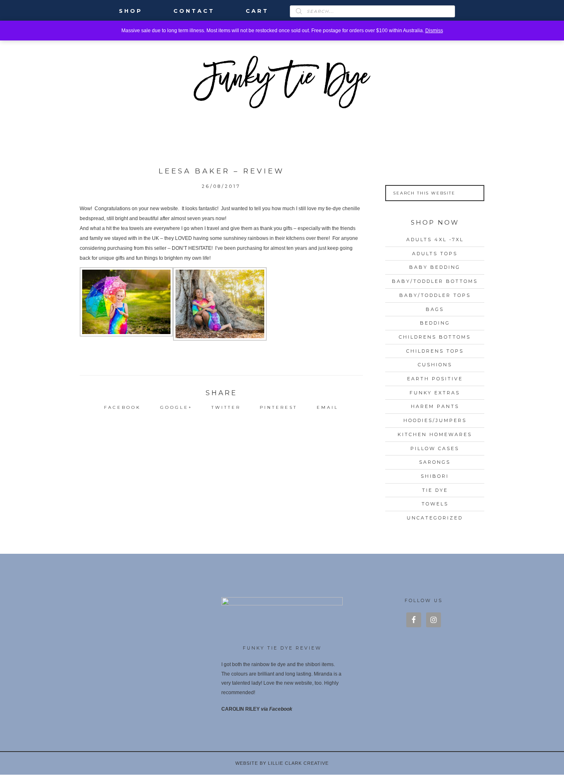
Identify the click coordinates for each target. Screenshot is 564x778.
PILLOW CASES (434, 448)
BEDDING (435, 323)
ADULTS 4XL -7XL (435, 239)
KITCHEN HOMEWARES (435, 434)
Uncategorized (435, 518)
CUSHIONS (435, 365)
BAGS (435, 309)
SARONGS (434, 462)
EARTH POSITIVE (435, 379)
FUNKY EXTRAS (435, 393)
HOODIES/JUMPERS (435, 420)
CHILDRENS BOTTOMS (435, 337)
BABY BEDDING (434, 267)
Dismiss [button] (434, 30)
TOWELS (435, 504)
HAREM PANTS (435, 406)
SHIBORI (435, 476)
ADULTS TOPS (434, 253)
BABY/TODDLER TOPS (435, 295)
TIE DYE (435, 490)
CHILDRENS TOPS (435, 351)
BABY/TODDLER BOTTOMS (435, 281)
